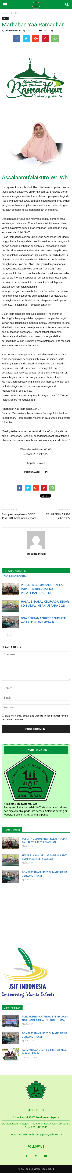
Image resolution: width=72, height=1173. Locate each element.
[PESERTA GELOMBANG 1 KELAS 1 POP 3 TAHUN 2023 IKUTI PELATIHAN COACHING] (10, 589)
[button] (67, 4)
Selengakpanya (39, 814)
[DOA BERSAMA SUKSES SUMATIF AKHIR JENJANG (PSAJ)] (10, 622)
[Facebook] (26, 1156)
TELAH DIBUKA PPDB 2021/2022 (58, 516)
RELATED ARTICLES (15, 571)
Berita (5, 18)
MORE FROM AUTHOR (16, 575)
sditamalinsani (13, 30)
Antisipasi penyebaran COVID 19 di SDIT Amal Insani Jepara (19, 516)
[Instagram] (36, 1156)
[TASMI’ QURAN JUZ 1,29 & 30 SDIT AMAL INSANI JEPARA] (10, 1054)
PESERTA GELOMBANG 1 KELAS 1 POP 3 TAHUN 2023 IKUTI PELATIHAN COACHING (44, 589)
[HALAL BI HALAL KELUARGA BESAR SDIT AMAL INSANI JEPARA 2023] (10, 606)
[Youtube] (45, 1156)
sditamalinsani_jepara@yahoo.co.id (43, 1134)
